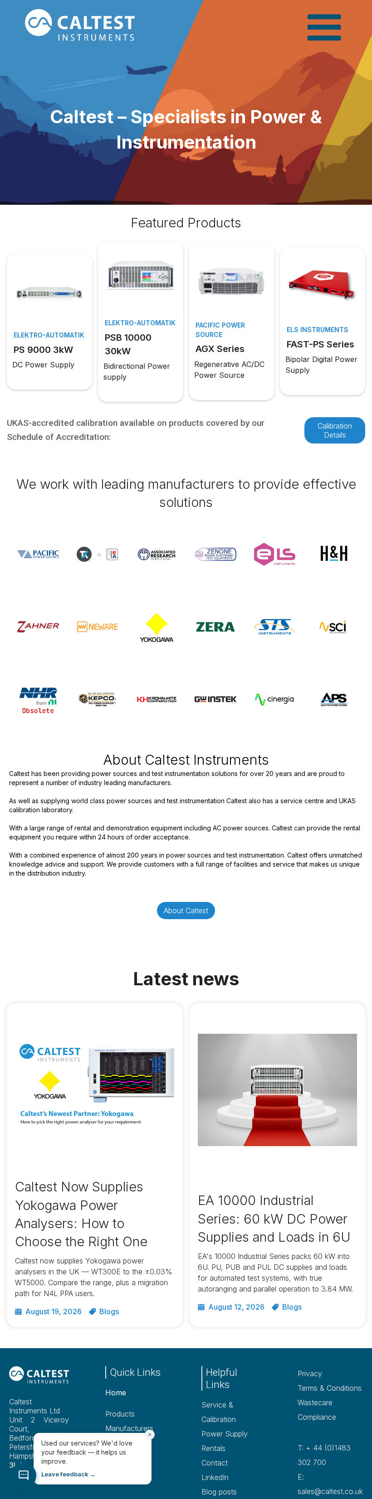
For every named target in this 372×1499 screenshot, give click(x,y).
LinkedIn (215, 1477)
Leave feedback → (68, 1474)
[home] (93, 25)
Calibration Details (335, 430)
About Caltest (186, 910)
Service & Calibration (218, 1412)
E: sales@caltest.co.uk (330, 1484)
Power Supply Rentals (224, 1441)
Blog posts (219, 1491)
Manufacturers (129, 1428)
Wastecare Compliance (317, 1410)
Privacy (310, 1373)
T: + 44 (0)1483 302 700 (324, 1455)
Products (120, 1413)
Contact (214, 1462)
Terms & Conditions (330, 1388)
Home (115, 1392)
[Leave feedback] (23, 1475)
